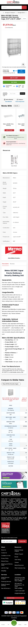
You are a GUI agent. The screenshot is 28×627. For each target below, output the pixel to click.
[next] (25, 49)
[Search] (24, 7)
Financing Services (6, 581)
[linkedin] (17, 607)
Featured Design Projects (19, 550)
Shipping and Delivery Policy (7, 564)
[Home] (2, 13)
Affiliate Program (19, 554)
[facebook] (8, 607)
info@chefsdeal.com (20, 593)
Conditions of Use (5, 555)
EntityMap (3, 570)
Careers (17, 562)
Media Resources (19, 565)
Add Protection (21, 71)
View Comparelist (19, 101)
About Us (3, 550)
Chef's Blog (18, 559)
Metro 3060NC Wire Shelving (8, 124)
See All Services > (6, 588)
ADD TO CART (9, 130)
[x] (14, 607)
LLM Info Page (5, 568)
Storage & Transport (10, 12)
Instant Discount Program (5, 578)
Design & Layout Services (5, 585)
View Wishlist (8, 101)
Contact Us (4, 552)
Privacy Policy (4, 558)
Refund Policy (4, 561)
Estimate (22, 93)
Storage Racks (21, 12)
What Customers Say (20, 568)
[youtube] (11, 607)
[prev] (3, 49)
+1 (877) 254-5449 (19, 590)
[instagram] (20, 607)
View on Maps (18, 580)
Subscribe (22, 541)
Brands (16, 556)
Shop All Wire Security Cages (10, 384)
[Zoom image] (23, 64)
